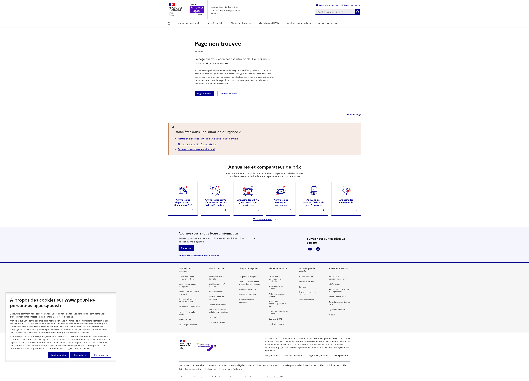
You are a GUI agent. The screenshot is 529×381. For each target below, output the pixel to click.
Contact (252, 365)
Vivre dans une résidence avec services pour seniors (249, 282)
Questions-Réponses (337, 309)
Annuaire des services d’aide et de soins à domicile (313, 202)
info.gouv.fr (270, 355)
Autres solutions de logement (246, 300)
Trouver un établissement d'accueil (196, 149)
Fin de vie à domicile (217, 322)
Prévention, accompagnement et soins (277, 303)
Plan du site (184, 365)
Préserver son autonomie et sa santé (189, 292)
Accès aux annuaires (328, 5)
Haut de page (353, 114)
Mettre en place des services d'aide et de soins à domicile (208, 138)
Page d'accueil (204, 93)
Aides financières (215, 291)
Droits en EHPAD (276, 319)
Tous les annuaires (262, 219)
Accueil (169, 22)
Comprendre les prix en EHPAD (278, 312)
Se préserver (304, 287)
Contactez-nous (228, 93)
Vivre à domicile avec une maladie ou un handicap (219, 310)
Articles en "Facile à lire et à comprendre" (339, 290)
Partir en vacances (306, 299)
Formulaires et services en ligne (339, 303)
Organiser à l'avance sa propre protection (188, 300)
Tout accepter (58, 354)
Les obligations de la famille (187, 313)
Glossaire (332, 315)
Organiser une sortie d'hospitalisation (197, 143)
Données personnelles (292, 365)
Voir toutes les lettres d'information (197, 255)
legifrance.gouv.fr (317, 355)
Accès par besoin (352, 5)
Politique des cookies (337, 365)
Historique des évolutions (230, 369)
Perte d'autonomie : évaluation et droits (187, 277)
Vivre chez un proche (247, 289)
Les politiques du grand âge (188, 325)
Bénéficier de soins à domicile (217, 285)
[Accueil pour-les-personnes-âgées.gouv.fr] (197, 9)
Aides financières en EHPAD (277, 295)
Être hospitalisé (215, 317)
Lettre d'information (337, 296)
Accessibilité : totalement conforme (209, 365)
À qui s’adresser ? (185, 319)
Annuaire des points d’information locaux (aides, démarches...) (216, 202)
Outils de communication (190, 369)
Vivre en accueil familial (248, 294)
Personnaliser (101, 354)
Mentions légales (237, 365)
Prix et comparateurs (268, 365)
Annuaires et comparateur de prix (337, 277)
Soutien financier (306, 276)
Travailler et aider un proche (307, 293)
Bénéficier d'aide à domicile (216, 277)
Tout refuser (80, 354)
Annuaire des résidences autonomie (281, 202)
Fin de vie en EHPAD (277, 324)
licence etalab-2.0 (274, 377)
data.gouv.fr (340, 355)
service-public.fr (292, 355)
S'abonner (186, 248)
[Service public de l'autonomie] (205, 345)
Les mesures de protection (189, 306)
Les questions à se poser (248, 276)
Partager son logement (218, 304)
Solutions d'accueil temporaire (216, 297)
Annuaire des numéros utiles (346, 201)
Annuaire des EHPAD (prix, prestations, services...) (248, 202)
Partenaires (210, 369)
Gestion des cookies (314, 365)
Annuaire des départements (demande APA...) (183, 202)
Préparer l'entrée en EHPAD (277, 287)
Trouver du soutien (306, 281)
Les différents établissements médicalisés (275, 278)
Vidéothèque (334, 284)
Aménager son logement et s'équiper (189, 285)
